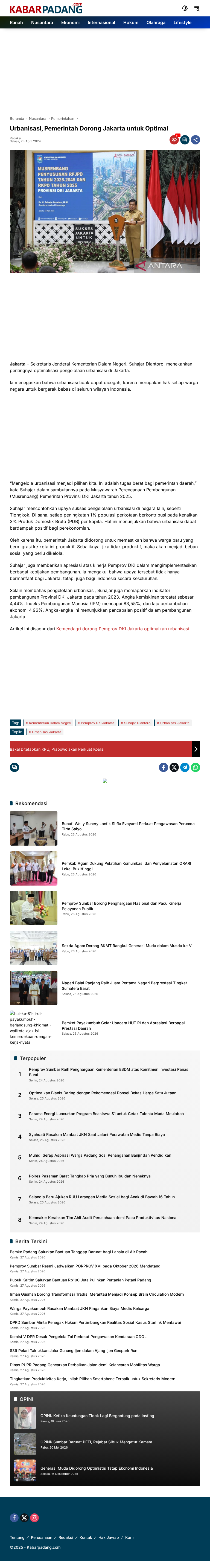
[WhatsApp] (195, 767)
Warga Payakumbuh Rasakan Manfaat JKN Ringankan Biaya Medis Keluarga (79, 1308)
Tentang (17, 1537)
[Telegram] (184, 767)
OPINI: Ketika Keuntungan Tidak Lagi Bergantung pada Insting (97, 1415)
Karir (129, 1537)
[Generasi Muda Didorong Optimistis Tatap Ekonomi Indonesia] (25, 1470)
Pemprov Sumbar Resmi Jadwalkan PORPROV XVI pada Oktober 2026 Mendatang (85, 1266)
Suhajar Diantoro (137, 723)
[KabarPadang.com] (46, 7)
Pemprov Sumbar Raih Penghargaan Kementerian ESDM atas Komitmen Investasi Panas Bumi (108, 1072)
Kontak (86, 1537)
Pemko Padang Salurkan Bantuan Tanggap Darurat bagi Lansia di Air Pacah (78, 1251)
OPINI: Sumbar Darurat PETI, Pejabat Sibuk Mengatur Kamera (96, 1442)
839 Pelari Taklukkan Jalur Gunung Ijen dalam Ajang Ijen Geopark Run (73, 1350)
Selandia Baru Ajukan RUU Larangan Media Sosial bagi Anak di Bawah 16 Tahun (102, 1196)
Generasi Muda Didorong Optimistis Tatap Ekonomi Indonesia (96, 1468)
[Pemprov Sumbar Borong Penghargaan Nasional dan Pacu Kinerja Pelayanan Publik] (33, 908)
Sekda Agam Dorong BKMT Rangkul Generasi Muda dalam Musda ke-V (127, 945)
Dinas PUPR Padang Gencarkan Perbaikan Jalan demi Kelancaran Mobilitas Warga (85, 1364)
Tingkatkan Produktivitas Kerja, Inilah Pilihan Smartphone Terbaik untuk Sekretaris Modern (92, 1378)
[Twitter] (174, 767)
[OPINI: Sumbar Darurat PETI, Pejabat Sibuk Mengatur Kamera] (25, 1444)
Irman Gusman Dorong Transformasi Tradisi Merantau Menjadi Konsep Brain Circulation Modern (97, 1294)
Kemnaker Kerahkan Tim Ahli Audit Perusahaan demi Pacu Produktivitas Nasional (103, 1217)
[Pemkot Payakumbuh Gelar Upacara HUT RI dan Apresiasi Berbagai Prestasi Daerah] (33, 1028)
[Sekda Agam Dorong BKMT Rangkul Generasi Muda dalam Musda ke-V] (33, 948)
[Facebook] (163, 767)
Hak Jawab (108, 1537)
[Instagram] (34, 1517)
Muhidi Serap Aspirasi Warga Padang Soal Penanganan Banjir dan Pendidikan (100, 1155)
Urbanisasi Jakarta (174, 723)
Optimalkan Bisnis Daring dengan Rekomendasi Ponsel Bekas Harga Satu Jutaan (102, 1092)
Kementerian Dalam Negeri (50, 723)
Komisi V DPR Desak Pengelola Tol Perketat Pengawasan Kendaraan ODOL (78, 1336)
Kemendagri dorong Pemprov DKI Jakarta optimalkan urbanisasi (122, 628)
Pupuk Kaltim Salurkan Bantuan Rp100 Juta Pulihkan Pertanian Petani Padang (80, 1280)
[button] (185, 8)
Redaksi (15, 138)
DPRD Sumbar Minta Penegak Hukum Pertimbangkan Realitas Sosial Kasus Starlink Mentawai (95, 1322)
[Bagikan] (195, 139)
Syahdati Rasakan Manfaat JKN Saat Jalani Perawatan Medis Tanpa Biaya (97, 1134)
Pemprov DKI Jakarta (97, 723)
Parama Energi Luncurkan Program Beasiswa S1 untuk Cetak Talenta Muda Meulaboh (106, 1113)
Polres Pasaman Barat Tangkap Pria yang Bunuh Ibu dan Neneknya (90, 1176)
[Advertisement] (105, 69)
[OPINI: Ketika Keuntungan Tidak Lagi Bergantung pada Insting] (25, 1418)
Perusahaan (41, 1537)
